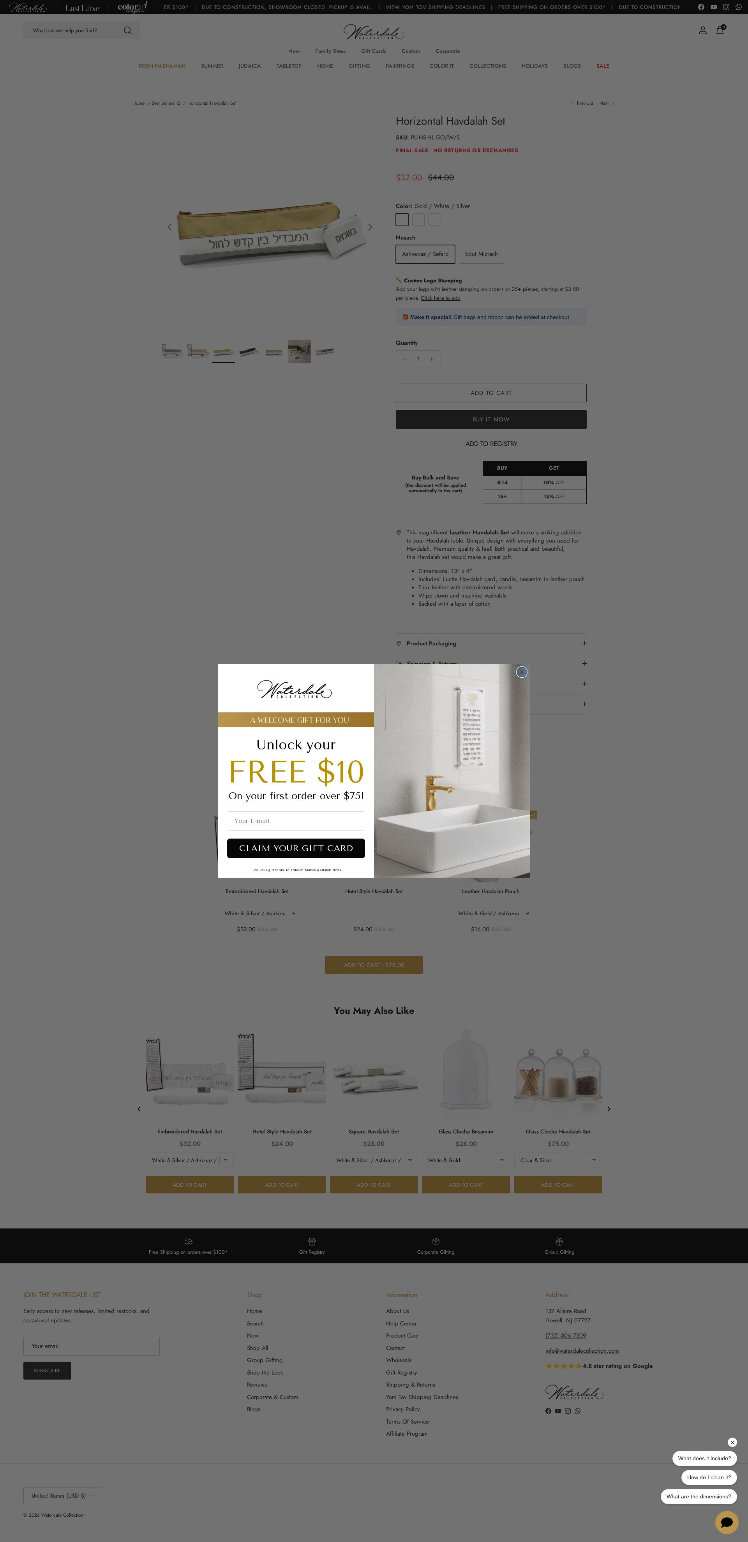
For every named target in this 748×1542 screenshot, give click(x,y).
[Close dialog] (522, 672)
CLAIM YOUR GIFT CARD (296, 848)
